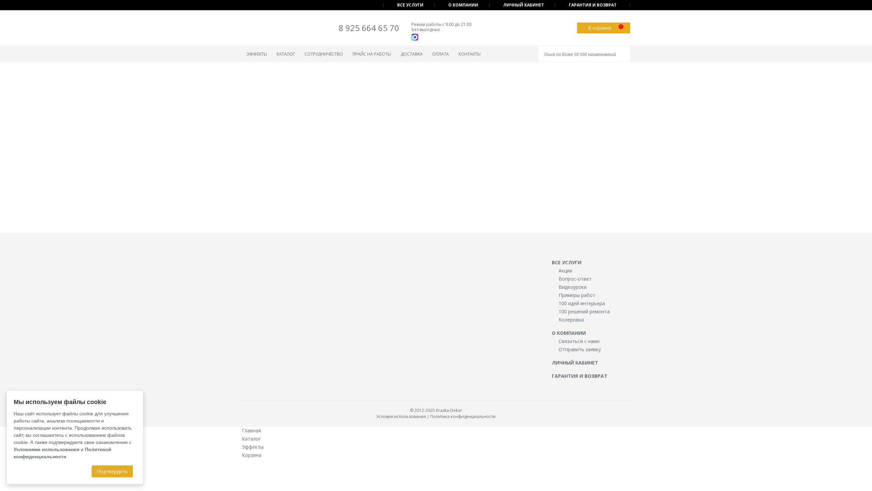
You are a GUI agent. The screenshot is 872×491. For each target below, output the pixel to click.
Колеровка (571, 319)
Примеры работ (577, 295)
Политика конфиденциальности (463, 416)
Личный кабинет (523, 5)
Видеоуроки (573, 287)
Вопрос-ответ (575, 279)
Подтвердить (112, 471)
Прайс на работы (372, 54)
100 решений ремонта (584, 311)
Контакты (469, 54)
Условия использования (401, 416)
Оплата (440, 54)
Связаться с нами (579, 341)
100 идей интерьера (582, 303)
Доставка (412, 54)
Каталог (286, 54)
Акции (565, 270)
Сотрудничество (324, 54)
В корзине (605, 27)
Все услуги (410, 5)
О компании (463, 5)
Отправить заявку (580, 349)
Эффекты (257, 54)
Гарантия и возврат (593, 5)
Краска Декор (270, 29)
